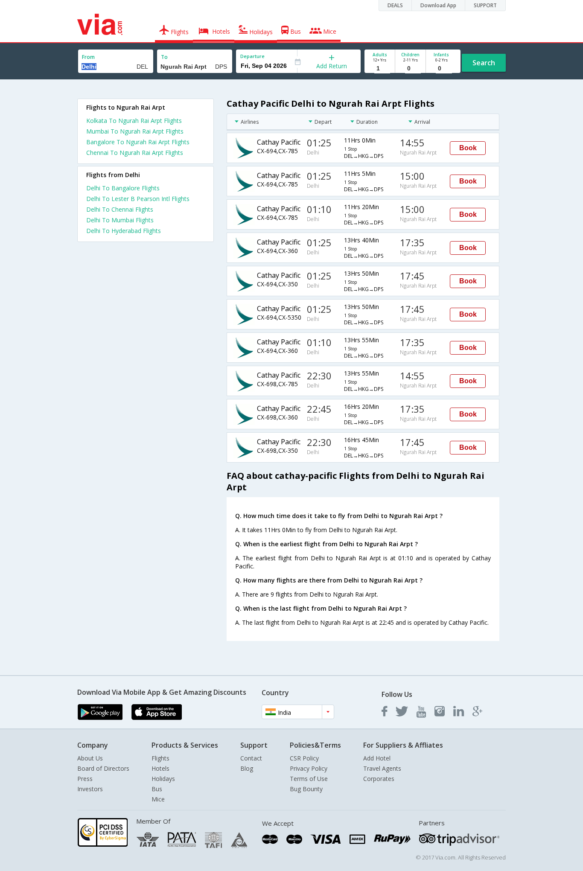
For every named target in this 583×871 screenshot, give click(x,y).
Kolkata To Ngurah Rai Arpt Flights (134, 121)
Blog (246, 768)
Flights (160, 758)
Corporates (378, 779)
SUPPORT (485, 5)
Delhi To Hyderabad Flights (123, 231)
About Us (90, 758)
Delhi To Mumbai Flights (120, 220)
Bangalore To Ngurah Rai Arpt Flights (137, 142)
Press (85, 779)
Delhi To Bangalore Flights (123, 188)
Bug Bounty (306, 789)
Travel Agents (382, 768)
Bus (157, 789)
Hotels (160, 768)
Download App (438, 5)
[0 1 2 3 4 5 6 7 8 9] (410, 68)
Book (468, 147)
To (164, 57)
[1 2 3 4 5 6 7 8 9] (379, 68)
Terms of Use (309, 779)
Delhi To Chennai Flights (119, 209)
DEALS (395, 5)
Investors (90, 789)
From (88, 57)
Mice (158, 799)
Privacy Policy (308, 768)
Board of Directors (103, 768)
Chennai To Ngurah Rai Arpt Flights (134, 153)
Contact (251, 758)
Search (483, 62)
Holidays (163, 779)
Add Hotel (377, 758)
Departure (252, 56)
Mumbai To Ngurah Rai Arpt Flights (135, 131)
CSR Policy (304, 758)
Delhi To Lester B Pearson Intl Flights (137, 199)
